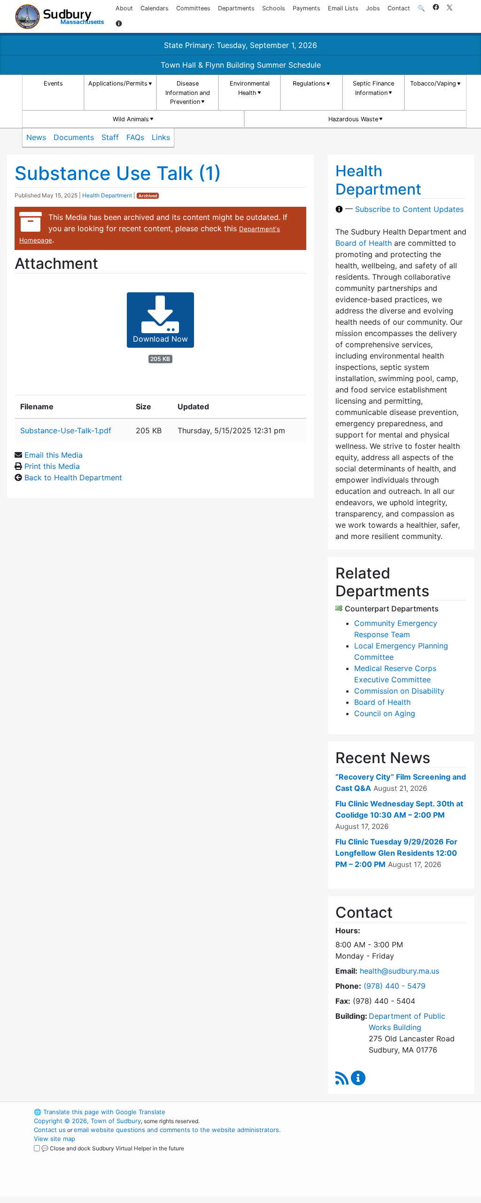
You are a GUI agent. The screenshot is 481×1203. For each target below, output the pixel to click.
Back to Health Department (73, 477)
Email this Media (53, 455)
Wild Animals (131, 119)
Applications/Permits (117, 83)
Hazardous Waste (353, 119)
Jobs (373, 8)
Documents (74, 137)
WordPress (360, 1112)
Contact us (50, 1129)
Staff (110, 137)
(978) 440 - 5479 (395, 986)
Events (53, 83)
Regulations (309, 83)
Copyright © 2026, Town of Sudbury (87, 1121)
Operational (377, 1156)
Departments (236, 8)
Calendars (154, 8)
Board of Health (363, 243)
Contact (399, 8)
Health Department (107, 195)
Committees (193, 8)
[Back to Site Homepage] (59, 16)
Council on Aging (384, 713)
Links (161, 137)
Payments (306, 8)
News (36, 137)
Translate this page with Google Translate (99, 1112)
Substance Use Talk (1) (118, 173)
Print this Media (52, 466)
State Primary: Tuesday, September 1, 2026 (240, 45)
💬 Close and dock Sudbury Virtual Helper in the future (112, 1148)
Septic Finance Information (373, 88)
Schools (273, 8)
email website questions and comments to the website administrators (176, 1129)
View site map (54, 1138)
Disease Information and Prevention (187, 92)
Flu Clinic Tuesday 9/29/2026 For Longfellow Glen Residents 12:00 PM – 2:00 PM (396, 853)
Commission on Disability (399, 690)
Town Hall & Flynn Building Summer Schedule (241, 65)
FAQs (135, 137)
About (124, 8)
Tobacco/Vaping (433, 83)
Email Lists (343, 8)
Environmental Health (250, 88)
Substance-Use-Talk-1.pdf (65, 430)
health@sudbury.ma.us (399, 971)
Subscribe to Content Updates (409, 209)
